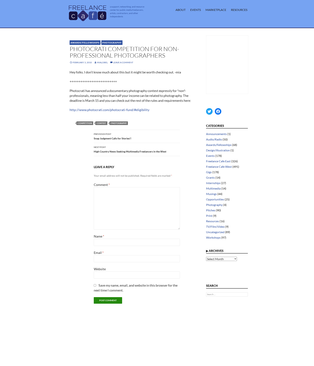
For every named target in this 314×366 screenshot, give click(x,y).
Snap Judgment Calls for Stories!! (112, 136)
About (181, 9)
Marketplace (216, 9)
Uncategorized (215, 232)
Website (100, 269)
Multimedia (213, 188)
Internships (213, 183)
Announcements (216, 134)
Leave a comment (123, 62)
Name (99, 236)
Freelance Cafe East (218, 161)
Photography (112, 42)
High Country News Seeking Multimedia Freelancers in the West (130, 149)
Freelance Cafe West (219, 166)
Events (195, 9)
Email (99, 253)
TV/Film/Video (215, 226)
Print (209, 215)
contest (101, 123)
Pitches (210, 210)
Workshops (213, 237)
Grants (210, 177)
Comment (102, 185)
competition (85, 123)
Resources (239, 9)
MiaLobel (102, 62)
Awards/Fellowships (85, 42)
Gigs (209, 172)
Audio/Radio (214, 139)
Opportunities (215, 199)
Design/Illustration (218, 150)
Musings (211, 194)
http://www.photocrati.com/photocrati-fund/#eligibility (109, 110)
